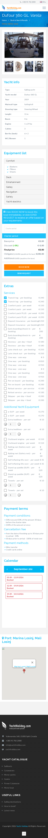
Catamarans (9, 770)
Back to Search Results (19, 20)
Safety (9, 196)
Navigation (11, 192)
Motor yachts (10, 775)
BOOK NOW (24, 267)
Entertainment (13, 182)
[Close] (32, 662)
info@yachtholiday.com (15, 745)
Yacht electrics (13, 201)
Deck (8, 177)
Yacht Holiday (22, 826)
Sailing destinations (12, 802)
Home (4, 20)
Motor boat (9, 788)
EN (44, 2)
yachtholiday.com (13, 749)
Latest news (9, 810)
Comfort (10, 161)
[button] (24, 671)
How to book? (10, 806)
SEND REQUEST (24, 273)
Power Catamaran (11, 783)
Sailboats (8, 766)
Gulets (7, 779)
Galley (9, 187)
